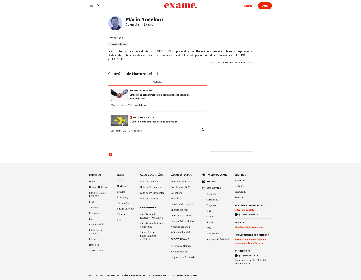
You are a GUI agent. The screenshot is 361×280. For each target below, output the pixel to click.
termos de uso (112, 275)
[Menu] (91, 5)
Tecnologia (123, 203)
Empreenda (212, 233)
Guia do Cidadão (149, 181)
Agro (209, 227)
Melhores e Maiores (181, 246)
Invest (92, 239)
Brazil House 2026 (181, 187)
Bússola (175, 198)
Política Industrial (180, 232)
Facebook (240, 197)
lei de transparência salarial (183, 275)
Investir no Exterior (181, 215)
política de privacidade (154, 275)
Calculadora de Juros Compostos (151, 225)
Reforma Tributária (181, 181)
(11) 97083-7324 (248, 255)
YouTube (239, 180)
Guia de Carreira (149, 198)
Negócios (94, 244)
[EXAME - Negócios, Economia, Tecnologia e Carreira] (180, 5)
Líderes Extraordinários (183, 221)
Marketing (122, 186)
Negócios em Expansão (183, 257)
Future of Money (126, 208)
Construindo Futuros (182, 204)
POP (119, 220)
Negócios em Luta (180, 226)
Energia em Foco (180, 209)
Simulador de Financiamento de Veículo (148, 236)
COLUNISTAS (96, 250)
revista (211, 181)
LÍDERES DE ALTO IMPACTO (98, 194)
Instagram (240, 191)
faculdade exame (216, 174)
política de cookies (131, 275)
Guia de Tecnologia (150, 187)
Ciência (121, 214)
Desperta (211, 205)
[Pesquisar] (98, 5)
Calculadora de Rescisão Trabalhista (151, 216)
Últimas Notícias (98, 187)
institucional (96, 275)
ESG (91, 218)
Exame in (211, 194)
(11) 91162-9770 (248, 214)
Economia (94, 213)
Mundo (120, 174)
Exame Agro (123, 197)
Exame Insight (96, 224)
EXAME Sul (176, 192)
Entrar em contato (245, 210)
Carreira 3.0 (212, 199)
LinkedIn (239, 186)
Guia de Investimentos (152, 192)
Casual (120, 180)
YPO (151, 91)
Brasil (92, 201)
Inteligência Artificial (95, 232)
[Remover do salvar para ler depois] (203, 104)
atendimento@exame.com (249, 227)
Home (92, 181)
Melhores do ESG (180, 251)
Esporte (121, 191)
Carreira (93, 207)
